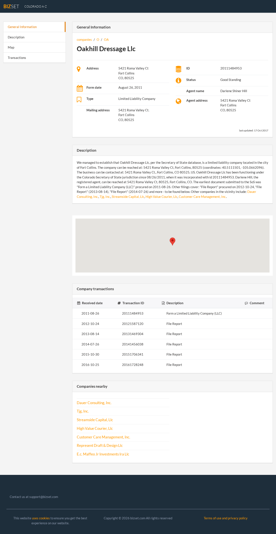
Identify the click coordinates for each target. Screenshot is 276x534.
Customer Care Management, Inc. (202, 196)
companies (84, 39)
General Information (22, 27)
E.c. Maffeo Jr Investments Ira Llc (103, 454)
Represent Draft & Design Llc (100, 445)
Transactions (17, 58)
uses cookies (41, 518)
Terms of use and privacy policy (226, 518)
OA (106, 39)
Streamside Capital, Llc (128, 196)
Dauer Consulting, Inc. (94, 403)
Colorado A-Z (35, 6)
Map (11, 47)
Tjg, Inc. (105, 196)
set (11, 6)
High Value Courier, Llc (161, 196)
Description (16, 37)
